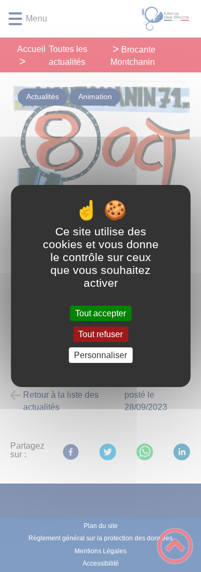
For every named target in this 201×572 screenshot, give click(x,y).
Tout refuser (100, 334)
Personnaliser (100, 355)
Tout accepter (100, 313)
